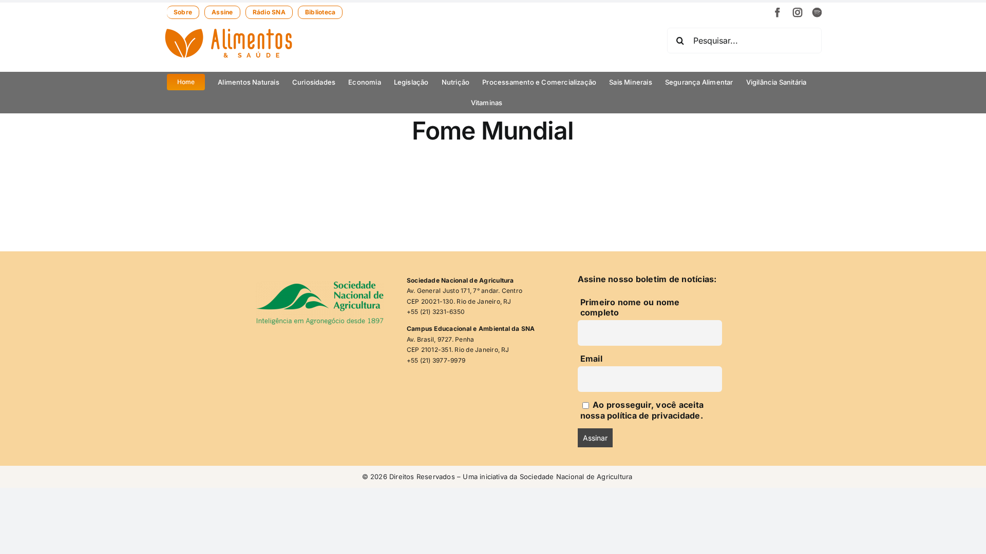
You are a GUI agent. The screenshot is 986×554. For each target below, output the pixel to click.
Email (591, 358)
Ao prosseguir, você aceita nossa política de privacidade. (642, 410)
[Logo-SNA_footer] (320, 285)
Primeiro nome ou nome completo (630, 307)
